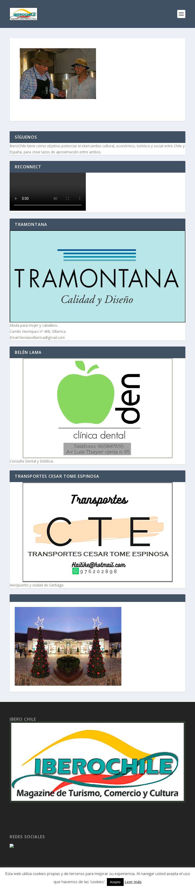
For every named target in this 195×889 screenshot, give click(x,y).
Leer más (133, 881)
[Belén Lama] (97, 408)
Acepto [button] (115, 882)
